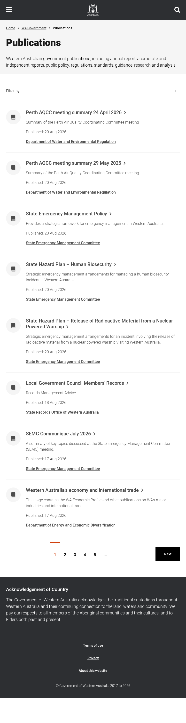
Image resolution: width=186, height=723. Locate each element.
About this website (93, 670)
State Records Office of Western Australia (62, 412)
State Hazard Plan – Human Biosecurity (69, 264)
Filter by (13, 91)
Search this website (177, 10)
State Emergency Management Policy (66, 214)
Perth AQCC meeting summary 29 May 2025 (73, 163)
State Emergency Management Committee (63, 243)
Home (10, 28)
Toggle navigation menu (9, 10)
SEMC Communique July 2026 (58, 434)
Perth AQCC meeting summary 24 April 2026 (74, 113)
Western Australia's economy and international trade (82, 490)
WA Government (34, 28)
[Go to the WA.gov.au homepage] (93, 10)
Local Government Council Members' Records (75, 383)
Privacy (93, 658)
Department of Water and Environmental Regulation (71, 142)
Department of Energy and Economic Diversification (71, 525)
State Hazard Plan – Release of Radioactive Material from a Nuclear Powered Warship (99, 324)
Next (167, 554)
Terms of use (93, 645)
